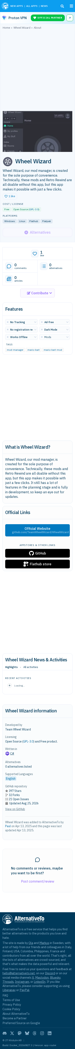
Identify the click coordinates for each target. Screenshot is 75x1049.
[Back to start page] (5, 6)
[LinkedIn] (50, 1033)
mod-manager (15, 349)
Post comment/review (37, 881)
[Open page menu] (71, 6)
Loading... (19, 685)
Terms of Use (11, 1000)
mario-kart (34, 349)
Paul (8, 826)
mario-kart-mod (53, 349)
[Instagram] (42, 1033)
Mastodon (42, 977)
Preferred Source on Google (21, 1023)
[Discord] (4, 1033)
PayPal (24, 990)
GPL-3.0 (34, 209)
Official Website (40, 530)
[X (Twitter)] (12, 1033)
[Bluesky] (27, 1033)
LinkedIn (39, 982)
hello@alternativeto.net (18, 973)
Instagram (22, 982)
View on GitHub (15, 809)
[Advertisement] (37, 71)
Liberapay (9, 990)
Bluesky (55, 977)
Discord (50, 973)
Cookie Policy (11, 1009)
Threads (8, 982)
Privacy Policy (11, 1004)
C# (12, 753)
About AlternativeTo (16, 1014)
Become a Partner (14, 1018)
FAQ (5, 995)
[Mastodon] (20, 1033)
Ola (31, 943)
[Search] (62, 6)
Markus (44, 943)
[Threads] (34, 1033)
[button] (10, 196)
